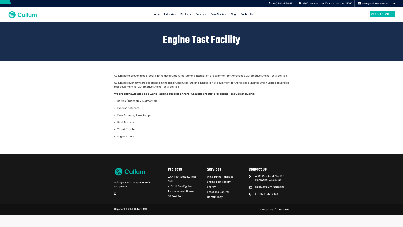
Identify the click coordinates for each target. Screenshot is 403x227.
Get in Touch (380, 14)
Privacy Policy (266, 209)
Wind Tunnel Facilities (220, 177)
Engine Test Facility (219, 182)
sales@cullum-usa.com (375, 3)
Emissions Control (218, 192)
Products (185, 14)
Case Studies (218, 14)
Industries (170, 14)
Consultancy (215, 197)
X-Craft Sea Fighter (180, 186)
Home (156, 14)
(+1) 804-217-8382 (283, 3)
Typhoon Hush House (181, 191)
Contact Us (247, 14)
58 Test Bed (175, 196)
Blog (233, 14)
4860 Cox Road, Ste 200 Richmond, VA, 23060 (327, 3)
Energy (211, 187)
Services (201, 14)
